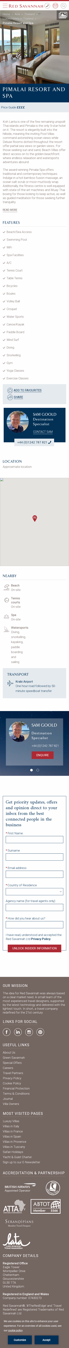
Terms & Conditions (16, 1093)
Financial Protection (16, 1088)
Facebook (6, 1032)
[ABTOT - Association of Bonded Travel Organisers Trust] (46, 1206)
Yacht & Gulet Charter (17, 1157)
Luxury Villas (11, 1121)
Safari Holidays (13, 1152)
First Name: (16, 833)
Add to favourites (28, 390)
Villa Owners (11, 1104)
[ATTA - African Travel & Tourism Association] (14, 1206)
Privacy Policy (12, 1078)
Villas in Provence (14, 1141)
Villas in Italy (11, 1126)
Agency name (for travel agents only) (30, 901)
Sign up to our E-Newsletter (21, 1162)
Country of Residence (22, 885)
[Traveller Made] (19, 1223)
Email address (17, 868)
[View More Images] (62, 15)
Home (6, 14)
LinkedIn (18, 1032)
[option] (34, 47)
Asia (17, 14)
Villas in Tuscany (14, 1147)
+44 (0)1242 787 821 (32, 442)
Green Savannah (14, 1057)
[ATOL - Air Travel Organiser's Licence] (52, 1187)
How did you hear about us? (26, 918)
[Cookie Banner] (34, 1331)
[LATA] (16, 1240)
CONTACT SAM (43, 431)
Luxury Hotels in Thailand (18, 18)
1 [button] (31, 770)
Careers (8, 1068)
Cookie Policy (12, 1083)
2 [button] (37, 770)
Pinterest (40, 1032)
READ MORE (10, 210)
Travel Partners (13, 1073)
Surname (14, 850)
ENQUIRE (42, 755)
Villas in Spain (12, 1136)
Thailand (29, 14)
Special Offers (12, 1063)
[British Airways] (22, 1187)
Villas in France (13, 1131)
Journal (8, 1099)
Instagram (29, 1032)
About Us (9, 1052)
